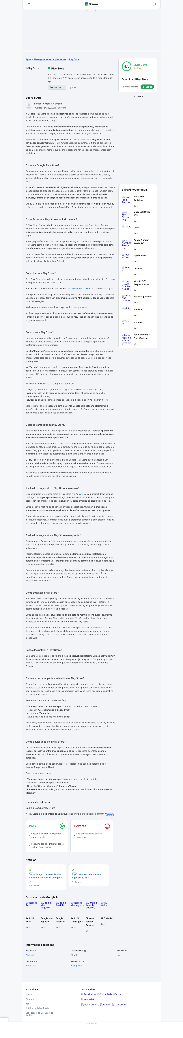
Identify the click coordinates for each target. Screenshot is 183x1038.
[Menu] (29, 4)
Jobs (28, 1004)
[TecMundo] (88, 994)
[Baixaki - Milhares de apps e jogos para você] (91, 4)
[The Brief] (87, 999)
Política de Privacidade (37, 1008)
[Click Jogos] (119, 1004)
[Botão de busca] (154, 4)
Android (30, 955)
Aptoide (55, 541)
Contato (30, 999)
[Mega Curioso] (90, 1004)
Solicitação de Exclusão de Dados (39, 1014)
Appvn (79, 494)
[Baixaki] (105, 1004)
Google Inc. (77, 965)
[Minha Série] (104, 994)
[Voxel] (117, 994)
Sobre (29, 994)
